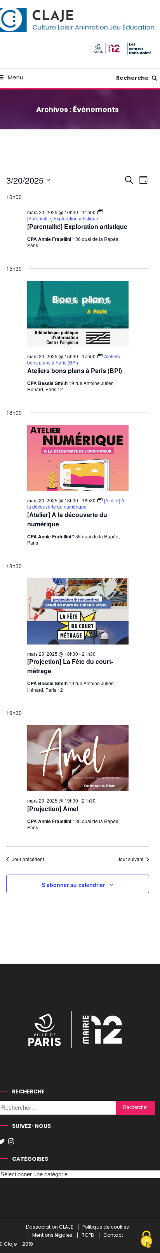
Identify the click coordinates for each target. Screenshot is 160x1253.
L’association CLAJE (49, 1227)
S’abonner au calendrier (73, 885)
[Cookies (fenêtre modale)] (146, 1240)
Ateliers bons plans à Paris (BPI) (74, 370)
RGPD (88, 1235)
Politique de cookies (105, 1227)
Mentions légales (52, 1235)
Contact (113, 1235)
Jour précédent (28, 859)
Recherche (133, 78)
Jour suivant (130, 859)
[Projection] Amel (52, 808)
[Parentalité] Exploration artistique (77, 226)
